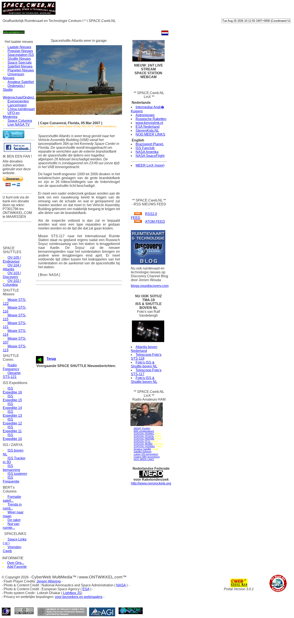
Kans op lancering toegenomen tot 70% (83, 468)
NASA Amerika (147, 152)
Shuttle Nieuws (19, 58)
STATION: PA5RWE (144, 438)
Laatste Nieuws (19, 47)
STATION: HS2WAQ (144, 446)
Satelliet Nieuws (20, 66)
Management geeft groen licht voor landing (85, 399)
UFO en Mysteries (11, 115)
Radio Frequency (11, 367)
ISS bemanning (11, 468)
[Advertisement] (80, 26)
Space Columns (20, 120)
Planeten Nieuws (21, 70)
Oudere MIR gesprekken (147, 456)
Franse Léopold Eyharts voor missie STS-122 (87, 378)
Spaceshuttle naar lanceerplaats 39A (82, 374)
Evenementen (18, 101)
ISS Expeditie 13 (12, 413)
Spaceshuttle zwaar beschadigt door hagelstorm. (89, 370)
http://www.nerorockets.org (151, 483)
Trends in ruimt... (12, 506)
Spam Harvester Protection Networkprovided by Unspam (65, 612)
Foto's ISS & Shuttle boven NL (144, 364)
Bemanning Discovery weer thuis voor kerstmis (88, 390)
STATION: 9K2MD (143, 444)
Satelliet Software (143, 451)
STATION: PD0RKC (144, 433)
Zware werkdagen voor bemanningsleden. (84, 435)
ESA (85, 589)
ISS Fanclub (145, 148)
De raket (14, 520)
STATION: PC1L (142, 441)
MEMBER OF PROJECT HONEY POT (65, 609)
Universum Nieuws (13, 76)
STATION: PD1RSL (144, 436)
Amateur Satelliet (21, 82)
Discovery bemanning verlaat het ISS (82, 407)
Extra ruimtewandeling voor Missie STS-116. (86, 419)
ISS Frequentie (11, 479)
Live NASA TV (19, 124)
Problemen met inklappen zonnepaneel (83, 439)
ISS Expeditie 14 (12, 406)
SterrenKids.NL (147, 130)
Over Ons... (15, 563)
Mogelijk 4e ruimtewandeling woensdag (83, 431)
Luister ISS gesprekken (146, 454)
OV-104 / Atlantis (12, 267)
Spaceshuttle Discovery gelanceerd (81, 464)
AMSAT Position (142, 428)
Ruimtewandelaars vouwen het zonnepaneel (86, 411)
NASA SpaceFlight (150, 156)
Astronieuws (145, 115)
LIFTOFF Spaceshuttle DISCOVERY (82, 472)
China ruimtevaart (21, 109)
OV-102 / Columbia (12, 283)
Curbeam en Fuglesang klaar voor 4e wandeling (88, 415)
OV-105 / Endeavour (12, 259)
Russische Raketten (151, 119)
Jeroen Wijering (49, 581)
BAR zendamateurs (144, 431)
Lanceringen (17, 105)
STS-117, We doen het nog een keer (81, 386)
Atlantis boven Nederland (144, 349)
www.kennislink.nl (149, 123)
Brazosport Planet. (150, 144)
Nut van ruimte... (11, 526)
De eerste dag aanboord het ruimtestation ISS (87, 452)
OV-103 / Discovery (12, 275)
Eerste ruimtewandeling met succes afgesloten (88, 448)
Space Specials (20, 62)
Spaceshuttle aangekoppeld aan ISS (81, 456)
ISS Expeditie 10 (12, 437)
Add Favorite (17, 566)
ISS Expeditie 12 (12, 421)
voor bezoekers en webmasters (78, 597)
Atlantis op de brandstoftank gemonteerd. (84, 382)
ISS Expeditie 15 (12, 398)
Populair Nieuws (20, 51)
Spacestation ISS (21, 55)
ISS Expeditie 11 (12, 429)
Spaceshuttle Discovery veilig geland (82, 395)
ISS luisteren (17, 474)
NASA (121, 585)
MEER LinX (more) (150, 165)
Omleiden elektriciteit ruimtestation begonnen (87, 444)
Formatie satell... (12, 498)
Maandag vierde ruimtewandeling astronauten (87, 423)
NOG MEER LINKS (150, 134)
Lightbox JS (72, 593)
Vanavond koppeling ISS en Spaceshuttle (84, 460)
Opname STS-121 (12, 375)
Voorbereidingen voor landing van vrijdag (84, 403)
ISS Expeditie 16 (12, 390)
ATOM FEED (155, 221)
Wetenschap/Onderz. (19, 97)
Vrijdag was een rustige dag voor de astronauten (89, 427)
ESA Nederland (147, 127)
